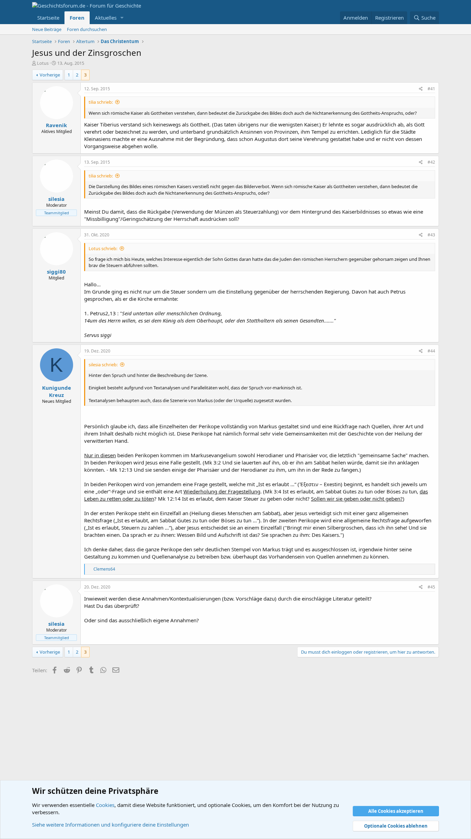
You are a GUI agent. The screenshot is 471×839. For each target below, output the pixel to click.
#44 (431, 351)
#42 (431, 162)
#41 (431, 89)
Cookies (105, 804)
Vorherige (50, 75)
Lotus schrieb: (103, 248)
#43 (431, 235)
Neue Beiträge (46, 29)
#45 (431, 587)
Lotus (43, 63)
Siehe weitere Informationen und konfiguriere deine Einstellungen (110, 824)
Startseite (48, 17)
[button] (122, 17)
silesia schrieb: (103, 364)
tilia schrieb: (101, 102)
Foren (77, 17)
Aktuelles (106, 17)
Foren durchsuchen (87, 29)
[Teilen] (421, 89)
